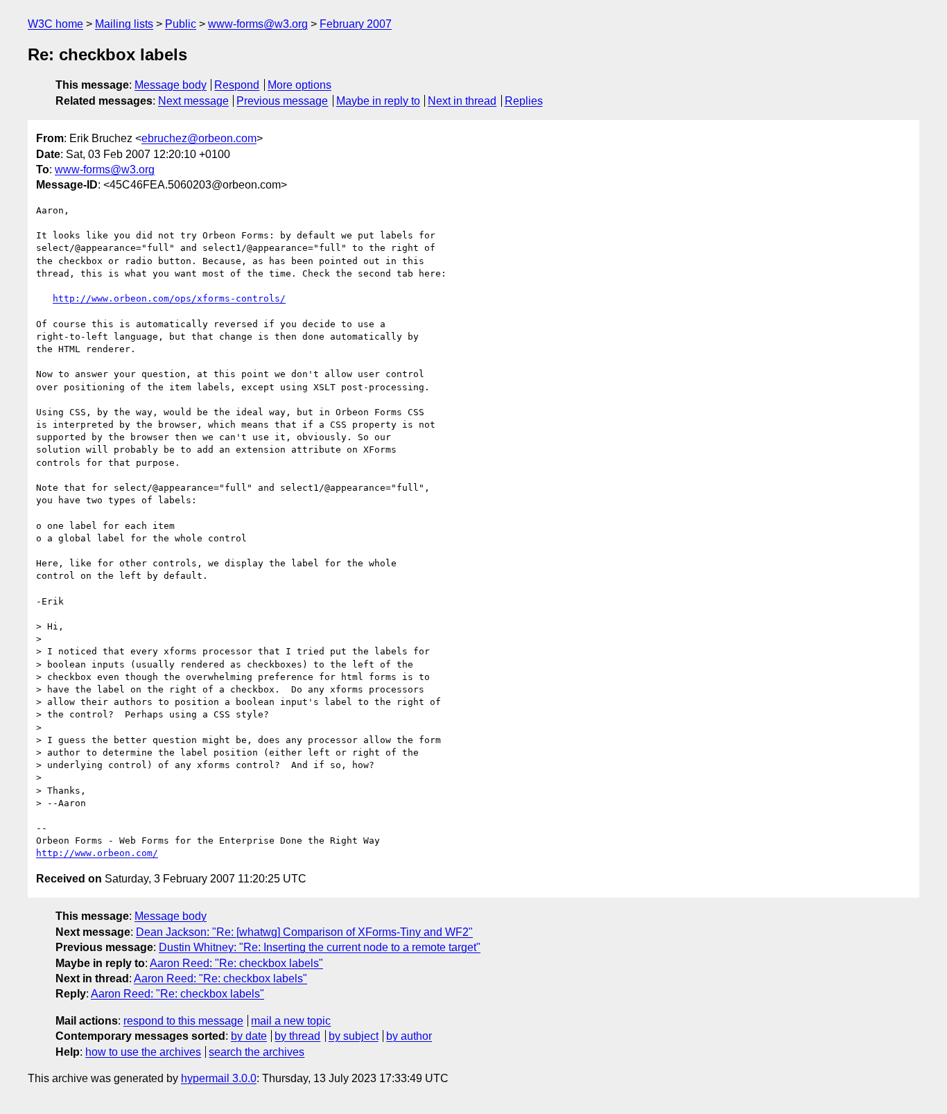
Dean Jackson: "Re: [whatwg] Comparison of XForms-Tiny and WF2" (304, 932)
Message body (170, 85)
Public (180, 24)
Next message (193, 101)
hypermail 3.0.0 (219, 1078)
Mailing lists (124, 24)
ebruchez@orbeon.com (199, 138)
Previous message (282, 101)
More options (299, 85)
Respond (236, 85)
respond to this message (183, 1021)
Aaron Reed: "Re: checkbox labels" (236, 963)
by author (409, 1036)
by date (249, 1036)
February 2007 (356, 24)
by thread (297, 1036)
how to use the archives (143, 1052)
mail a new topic (291, 1021)
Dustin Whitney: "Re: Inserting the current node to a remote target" (319, 947)
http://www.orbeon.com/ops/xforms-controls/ (169, 298)
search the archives (256, 1052)
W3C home (55, 24)
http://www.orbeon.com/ (97, 853)
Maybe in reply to (378, 101)
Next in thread (462, 101)
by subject (354, 1036)
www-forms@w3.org (258, 24)
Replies (524, 101)
